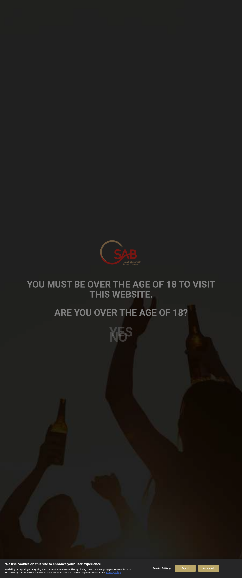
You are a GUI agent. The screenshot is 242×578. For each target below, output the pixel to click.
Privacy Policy (113, 572)
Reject (185, 567)
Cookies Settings (162, 567)
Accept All (208, 567)
